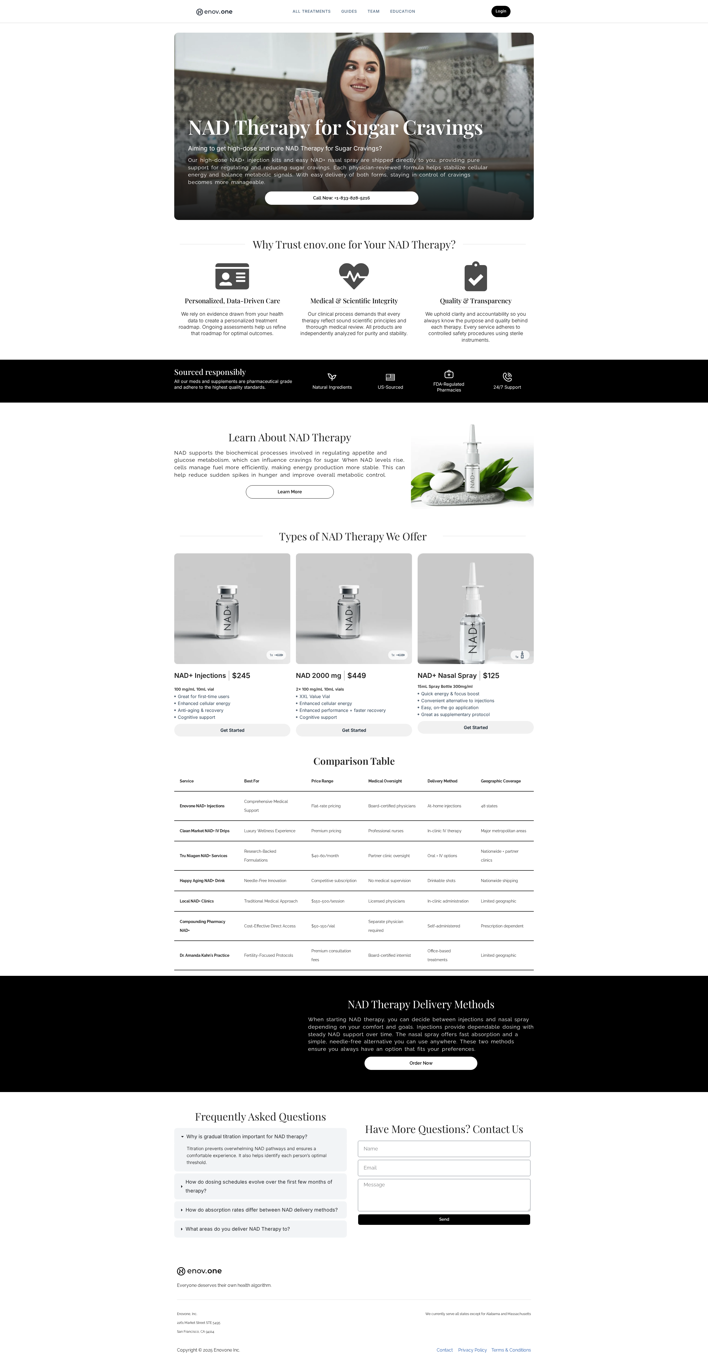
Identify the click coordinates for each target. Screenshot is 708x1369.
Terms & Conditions (511, 1350)
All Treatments (312, 11)
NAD (318, 675)
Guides (349, 11)
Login (501, 11)
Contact (447, 1350)
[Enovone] (214, 12)
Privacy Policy (474, 1350)
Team (374, 11)
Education (402, 11)
